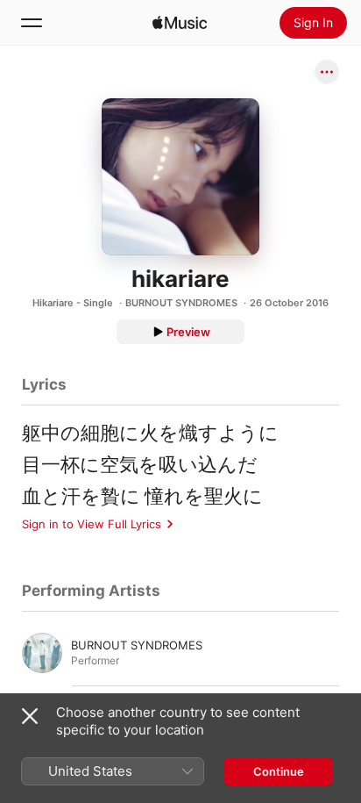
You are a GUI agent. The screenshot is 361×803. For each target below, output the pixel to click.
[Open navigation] (31, 23)
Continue (278, 771)
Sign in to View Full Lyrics (91, 524)
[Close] (30, 716)
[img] (179, 23)
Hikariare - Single (72, 303)
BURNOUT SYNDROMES (181, 303)
